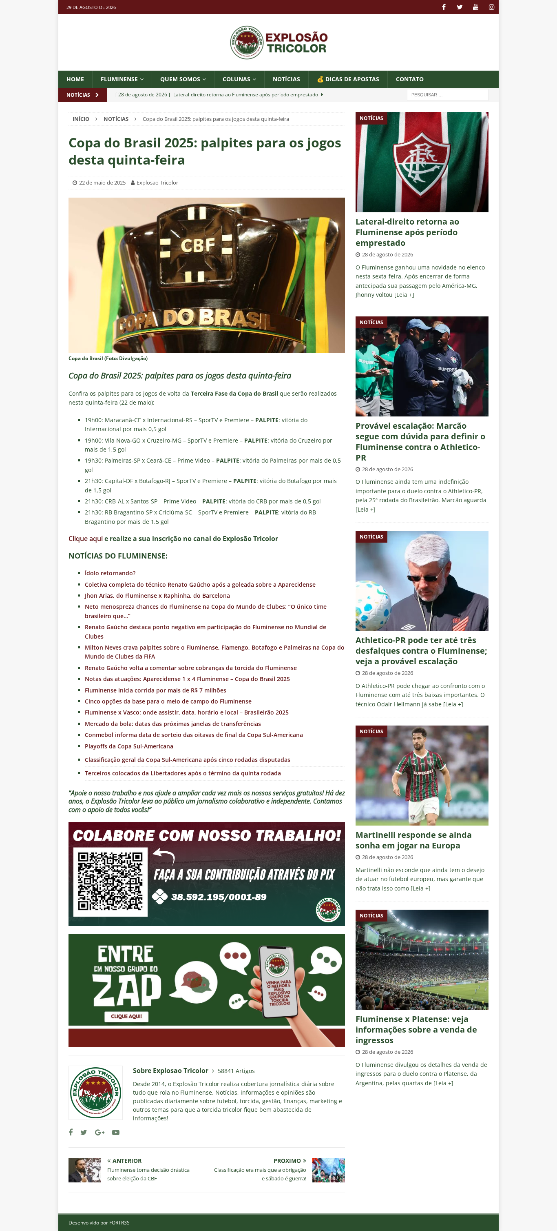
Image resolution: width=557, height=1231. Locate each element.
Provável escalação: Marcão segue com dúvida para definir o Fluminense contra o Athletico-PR (420, 441)
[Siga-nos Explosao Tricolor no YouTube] (112, 1132)
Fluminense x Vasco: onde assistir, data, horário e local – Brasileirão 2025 (187, 712)
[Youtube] (476, 7)
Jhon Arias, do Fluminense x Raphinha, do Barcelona (157, 595)
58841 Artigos (236, 1071)
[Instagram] (491, 7)
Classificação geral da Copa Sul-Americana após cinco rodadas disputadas (187, 760)
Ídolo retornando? (110, 573)
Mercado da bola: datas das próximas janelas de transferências (173, 724)
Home (75, 79)
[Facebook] (444, 7)
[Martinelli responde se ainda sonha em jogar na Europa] (422, 776)
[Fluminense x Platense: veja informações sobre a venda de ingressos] (422, 960)
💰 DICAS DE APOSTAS (348, 79)
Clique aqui (86, 538)
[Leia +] (404, 294)
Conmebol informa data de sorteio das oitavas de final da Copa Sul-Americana (194, 735)
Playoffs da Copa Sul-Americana (129, 746)
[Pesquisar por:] (447, 94)
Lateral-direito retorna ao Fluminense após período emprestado (407, 232)
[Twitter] (460, 7)
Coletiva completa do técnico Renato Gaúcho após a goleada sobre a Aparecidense (200, 584)
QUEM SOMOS (180, 79)
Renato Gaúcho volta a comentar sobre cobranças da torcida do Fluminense (191, 668)
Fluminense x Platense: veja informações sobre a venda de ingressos (416, 1029)
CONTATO (410, 79)
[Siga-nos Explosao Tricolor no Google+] (96, 1132)
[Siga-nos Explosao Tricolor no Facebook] (71, 1132)
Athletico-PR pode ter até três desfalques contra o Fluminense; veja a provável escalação (421, 650)
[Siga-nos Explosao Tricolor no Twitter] (80, 1132)
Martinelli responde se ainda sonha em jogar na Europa (414, 840)
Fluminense (119, 79)
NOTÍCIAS (286, 79)
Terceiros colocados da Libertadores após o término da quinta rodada (183, 773)
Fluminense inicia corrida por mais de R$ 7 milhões (155, 690)
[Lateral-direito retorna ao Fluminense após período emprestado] (422, 162)
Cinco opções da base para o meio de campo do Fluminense (168, 701)
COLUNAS (236, 79)
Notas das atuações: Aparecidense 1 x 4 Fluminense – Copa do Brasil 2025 (187, 679)
